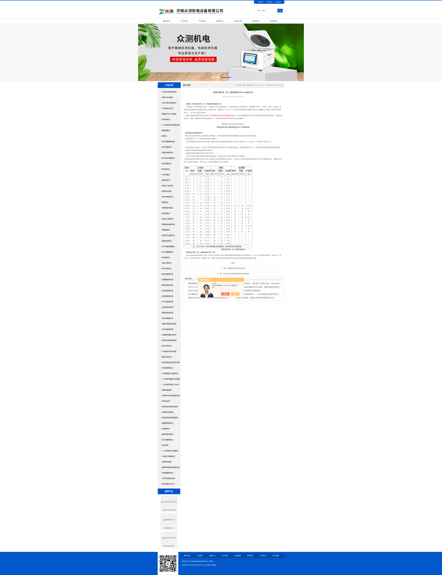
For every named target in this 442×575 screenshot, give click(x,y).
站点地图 (275, 555)
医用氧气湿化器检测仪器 (171, 395)
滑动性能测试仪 (167, 274)
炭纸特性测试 (167, 462)
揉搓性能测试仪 (167, 152)
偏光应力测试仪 (167, 186)
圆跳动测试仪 (167, 241)
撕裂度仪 (165, 202)
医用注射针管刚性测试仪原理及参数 (236, 274)
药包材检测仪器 (167, 329)
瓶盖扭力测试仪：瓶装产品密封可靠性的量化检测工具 (209, 298)
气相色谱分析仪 (167, 108)
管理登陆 (213, 565)
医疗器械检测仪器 (168, 141)
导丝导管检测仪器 (168, 478)
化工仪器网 (206, 565)
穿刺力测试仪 (167, 268)
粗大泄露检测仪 (167, 252)
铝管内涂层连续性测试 (170, 406)
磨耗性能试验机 (167, 434)
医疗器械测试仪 (167, 440)
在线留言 (278, 2)
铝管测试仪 (166, 429)
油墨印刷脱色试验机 (169, 324)
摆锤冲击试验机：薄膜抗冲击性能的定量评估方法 (255, 298)
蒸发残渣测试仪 (167, 318)
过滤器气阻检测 (167, 412)
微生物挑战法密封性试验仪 (171, 363)
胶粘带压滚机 (167, 191)
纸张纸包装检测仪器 (169, 340)
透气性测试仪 (167, 147)
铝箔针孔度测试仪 (168, 235)
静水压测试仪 (167, 346)
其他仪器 (165, 445)
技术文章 (238, 21)
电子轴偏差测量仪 (168, 246)
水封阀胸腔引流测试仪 (170, 373)
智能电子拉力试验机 (169, 114)
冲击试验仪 (166, 175)
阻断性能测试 (167, 390)
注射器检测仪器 (167, 296)
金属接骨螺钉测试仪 (169, 335)
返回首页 (260, 2)
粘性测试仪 (166, 257)
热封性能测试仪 (167, 197)
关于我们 (184, 21)
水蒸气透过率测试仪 (169, 103)
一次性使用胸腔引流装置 (171, 379)
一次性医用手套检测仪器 (171, 125)
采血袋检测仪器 (167, 291)
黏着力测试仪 (167, 357)
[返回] (233, 263)
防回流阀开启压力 (168, 484)
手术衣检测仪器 (167, 302)
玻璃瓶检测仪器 (167, 279)
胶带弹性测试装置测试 (170, 418)
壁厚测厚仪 (166, 230)
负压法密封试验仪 (168, 510)
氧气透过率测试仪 (168, 158)
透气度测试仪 (167, 164)
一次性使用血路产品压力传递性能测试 (171, 385)
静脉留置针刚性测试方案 (236, 268)
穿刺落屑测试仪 (167, 368)
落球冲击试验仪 (167, 97)
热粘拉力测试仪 (167, 219)
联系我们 (269, 2)
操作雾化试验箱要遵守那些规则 (248, 291)
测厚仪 (164, 136)
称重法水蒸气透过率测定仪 (169, 546)
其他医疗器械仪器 (168, 456)
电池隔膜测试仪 (167, 473)
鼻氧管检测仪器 (167, 313)
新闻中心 (220, 21)
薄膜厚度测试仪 (167, 423)
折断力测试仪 (167, 263)
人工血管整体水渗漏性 (170, 451)
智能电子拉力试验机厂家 (169, 528)
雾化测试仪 (166, 169)
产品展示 (202, 21)
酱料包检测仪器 (167, 285)
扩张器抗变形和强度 (169, 351)
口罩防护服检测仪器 (169, 92)
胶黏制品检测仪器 (168, 224)
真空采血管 (166, 401)
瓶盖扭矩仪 (166, 180)
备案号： (212, 561)
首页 (243, 85)
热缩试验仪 (166, 213)
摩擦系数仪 (166, 130)
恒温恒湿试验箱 (167, 307)
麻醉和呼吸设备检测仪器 (171, 467)
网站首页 (166, 21)
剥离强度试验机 (167, 208)
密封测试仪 (166, 119)
